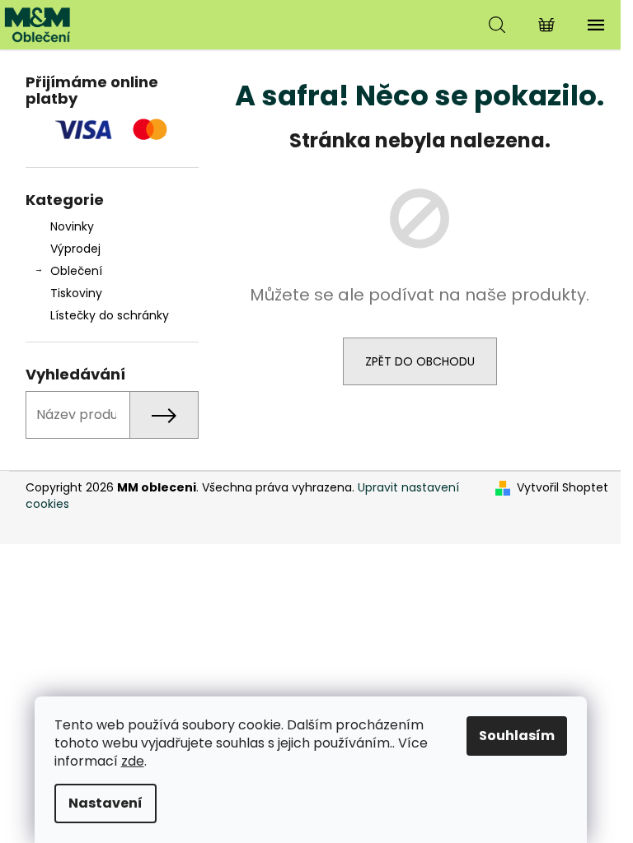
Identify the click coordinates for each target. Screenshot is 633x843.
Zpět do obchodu (420, 361)
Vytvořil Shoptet (562, 488)
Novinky (72, 226)
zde (132, 761)
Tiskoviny (76, 293)
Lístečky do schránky (109, 315)
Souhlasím (517, 735)
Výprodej (75, 248)
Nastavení (105, 803)
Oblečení (76, 271)
